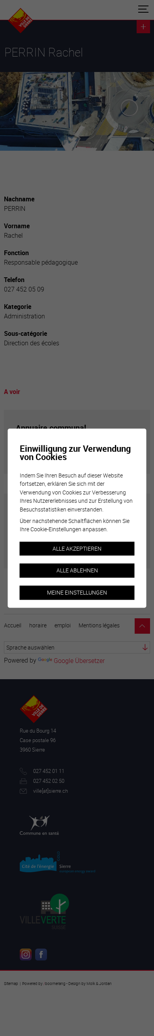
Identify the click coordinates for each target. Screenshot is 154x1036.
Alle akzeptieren (77, 548)
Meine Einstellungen (77, 592)
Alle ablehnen (77, 570)
